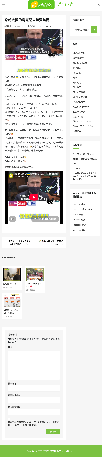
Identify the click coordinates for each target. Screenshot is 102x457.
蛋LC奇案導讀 (79, 92)
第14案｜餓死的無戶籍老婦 (85, 158)
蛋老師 (8, 26)
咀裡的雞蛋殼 (79, 53)
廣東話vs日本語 (80, 62)
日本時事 (77, 87)
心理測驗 (77, 67)
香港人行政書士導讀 (82, 121)
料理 (75, 77)
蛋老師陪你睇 (79, 111)
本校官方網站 (79, 204)
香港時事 (77, 131)
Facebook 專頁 (79, 224)
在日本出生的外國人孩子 (84, 153)
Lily (74, 163)
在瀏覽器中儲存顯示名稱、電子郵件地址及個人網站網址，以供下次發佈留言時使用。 (33, 423)
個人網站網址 (14, 407)
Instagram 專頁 (79, 229)
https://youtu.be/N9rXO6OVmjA (19, 166)
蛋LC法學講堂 (79, 101)
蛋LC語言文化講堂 (81, 106)
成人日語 (77, 72)
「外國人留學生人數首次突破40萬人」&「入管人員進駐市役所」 (85, 176)
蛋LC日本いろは (80, 97)
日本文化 (77, 82)
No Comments (45, 26)
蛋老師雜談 (32, 26)
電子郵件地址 (15, 395)
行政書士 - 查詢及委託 (82, 209)
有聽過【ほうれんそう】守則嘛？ (11, 311)
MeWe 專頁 (78, 214)
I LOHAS (76, 168)
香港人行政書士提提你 (83, 126)
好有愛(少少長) (10, 283)
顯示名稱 (13, 383)
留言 (11, 347)
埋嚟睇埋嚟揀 (79, 58)
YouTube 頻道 (79, 219)
